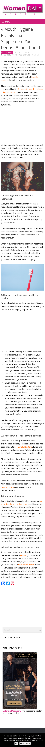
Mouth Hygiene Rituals (21, 55)
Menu (7, 21)
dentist (7, 55)
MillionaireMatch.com (12, 710)
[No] (42, 740)
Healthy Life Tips (7, 52)
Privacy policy (25, 743)
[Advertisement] (22, 125)
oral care (36, 55)
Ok (16, 743)
